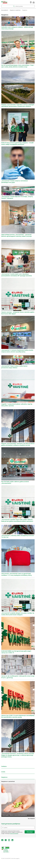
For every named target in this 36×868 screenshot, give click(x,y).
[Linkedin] (12, 840)
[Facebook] (2, 840)
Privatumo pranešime (14, 833)
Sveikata (4, 766)
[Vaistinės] (31, 2)
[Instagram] (6, 840)
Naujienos (4, 777)
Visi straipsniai (31, 818)
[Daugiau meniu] (34, 2)
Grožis (3, 772)
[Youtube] (9, 840)
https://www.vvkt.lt (14, 852)
